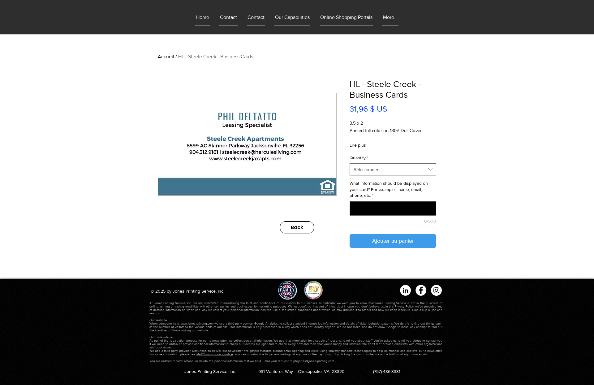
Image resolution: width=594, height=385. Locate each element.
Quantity (359, 157)
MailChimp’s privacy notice (214, 354)
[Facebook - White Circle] (420, 290)
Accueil (166, 56)
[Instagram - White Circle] (436, 290)
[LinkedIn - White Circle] (405, 290)
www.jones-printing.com (197, 323)
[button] (346, 17)
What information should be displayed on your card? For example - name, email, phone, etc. (389, 189)
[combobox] (393, 169)
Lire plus (358, 145)
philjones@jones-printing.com (313, 361)
